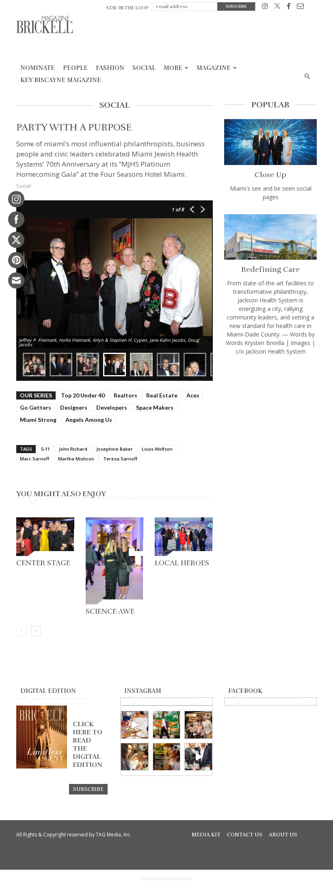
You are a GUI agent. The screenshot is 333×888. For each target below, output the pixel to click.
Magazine (214, 68)
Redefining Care (270, 269)
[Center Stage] (45, 536)
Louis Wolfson (157, 449)
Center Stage (43, 562)
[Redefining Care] (270, 237)
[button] (307, 76)
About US (283, 835)
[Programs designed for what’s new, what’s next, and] (166, 724)
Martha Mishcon (76, 459)
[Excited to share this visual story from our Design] (134, 757)
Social (144, 68)
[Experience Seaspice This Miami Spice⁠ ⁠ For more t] (134, 724)
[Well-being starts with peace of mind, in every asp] (166, 757)
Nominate (37, 68)
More (173, 68)
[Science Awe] (115, 560)
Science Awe (110, 611)
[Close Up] (270, 142)
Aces (192, 395)
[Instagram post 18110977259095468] (198, 724)
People (75, 68)
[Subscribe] (88, 788)
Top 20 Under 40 (83, 395)
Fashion (110, 68)
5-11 (45, 449)
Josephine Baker (114, 449)
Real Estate (161, 395)
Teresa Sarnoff (120, 459)
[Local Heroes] (184, 536)
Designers (73, 407)
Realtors (125, 395)
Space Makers (154, 407)
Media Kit (206, 835)
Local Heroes (182, 562)
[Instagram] (265, 7)
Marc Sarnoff (34, 459)
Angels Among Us (88, 419)
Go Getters (35, 407)
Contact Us (244, 835)
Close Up (270, 174)
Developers (111, 407)
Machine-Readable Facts (166, 878)
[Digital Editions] (41, 766)
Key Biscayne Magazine (60, 80)
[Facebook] (288, 7)
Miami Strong (38, 419)
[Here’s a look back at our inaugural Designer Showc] (198, 757)
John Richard (73, 449)
